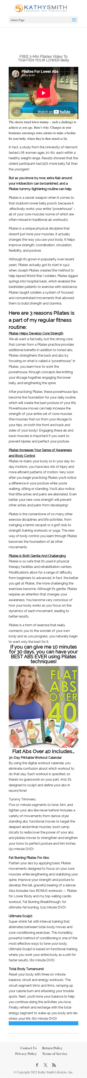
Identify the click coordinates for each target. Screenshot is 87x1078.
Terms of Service (54, 1053)
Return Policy (52, 1047)
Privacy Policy (26, 1053)
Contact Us (28, 1047)
